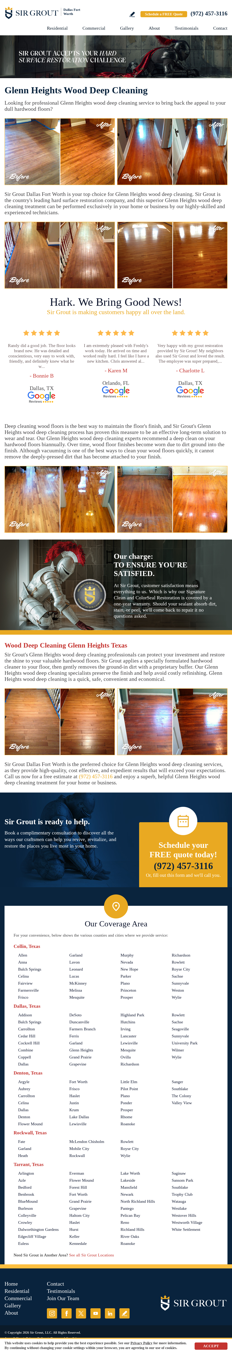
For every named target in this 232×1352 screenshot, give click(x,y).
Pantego (127, 1208)
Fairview (25, 983)
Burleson (25, 1208)
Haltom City (79, 1215)
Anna (22, 962)
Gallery (127, 28)
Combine (25, 1050)
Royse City (181, 969)
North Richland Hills (138, 1201)
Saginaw (179, 1173)
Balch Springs (29, 969)
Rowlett (178, 962)
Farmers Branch (82, 1029)
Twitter (81, 1313)
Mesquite (77, 997)
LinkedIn (110, 1313)
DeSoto (75, 1015)
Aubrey (24, 1089)
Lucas (74, 976)
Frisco (23, 997)
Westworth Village (187, 1222)
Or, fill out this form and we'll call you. (183, 875)
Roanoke (128, 1124)
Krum (74, 1110)
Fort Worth (78, 1082)
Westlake (179, 1208)
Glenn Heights (81, 1050)
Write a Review (132, 14)
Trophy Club (182, 1194)
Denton (24, 1117)
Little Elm (129, 1082)
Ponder (126, 1103)
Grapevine (77, 1064)
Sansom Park (182, 1180)
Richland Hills (132, 1229)
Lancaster (128, 1036)
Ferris (74, 1036)
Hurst (73, 1229)
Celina (23, 976)
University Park (185, 1043)
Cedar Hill (26, 1036)
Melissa (75, 990)
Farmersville (28, 990)
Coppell (24, 1057)
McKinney (78, 983)
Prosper (127, 997)
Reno (125, 1222)
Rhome (126, 1117)
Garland (75, 955)
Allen (22, 955)
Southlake (180, 1089)
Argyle (23, 1082)
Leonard (76, 969)
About (154, 28)
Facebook (66, 1313)
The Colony (181, 1096)
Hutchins (128, 1022)
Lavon (74, 962)
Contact (220, 28)
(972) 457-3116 (209, 13)
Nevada (127, 962)
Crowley (25, 1222)
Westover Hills (184, 1215)
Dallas (23, 1064)
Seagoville (180, 1029)
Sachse (177, 976)
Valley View (182, 1103)
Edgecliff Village (32, 1236)
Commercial (93, 28)
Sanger (177, 1082)
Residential (57, 28)
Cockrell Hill (29, 1043)
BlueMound (28, 1201)
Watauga (179, 1201)
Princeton (128, 990)
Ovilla (126, 1057)
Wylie (176, 997)
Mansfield (129, 1187)
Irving (125, 1029)
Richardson (181, 955)
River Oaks (130, 1236)
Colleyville (27, 1215)
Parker (126, 976)
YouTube (95, 1313)
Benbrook (26, 1194)
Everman (76, 1173)
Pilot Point (129, 1089)
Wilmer (178, 1050)
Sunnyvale (180, 983)
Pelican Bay (130, 1215)
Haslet (74, 1096)
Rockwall (77, 1155)
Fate (21, 1141)
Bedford (24, 1187)
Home (11, 1284)
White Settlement (186, 1229)
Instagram (52, 1313)
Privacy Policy (141, 1343)
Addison (25, 1015)
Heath (23, 1155)
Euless (23, 1243)
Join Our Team (63, 1298)
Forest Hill (78, 1187)
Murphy (127, 955)
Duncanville (79, 1022)
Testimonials (186, 28)
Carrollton (26, 1029)
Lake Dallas (79, 1117)
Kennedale (78, 1243)
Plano (125, 983)
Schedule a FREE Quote (164, 14)
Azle (22, 1180)
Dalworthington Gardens (38, 1229)
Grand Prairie (80, 1057)
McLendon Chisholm (86, 1141)
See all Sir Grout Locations (91, 1255)
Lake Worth (130, 1173)
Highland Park (132, 1015)
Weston (178, 990)
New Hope (129, 969)
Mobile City (79, 1148)
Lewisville (129, 1043)
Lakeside (128, 1180)
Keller (74, 1236)
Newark (127, 1194)
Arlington (26, 1173)
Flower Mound (30, 1124)
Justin (74, 1103)
